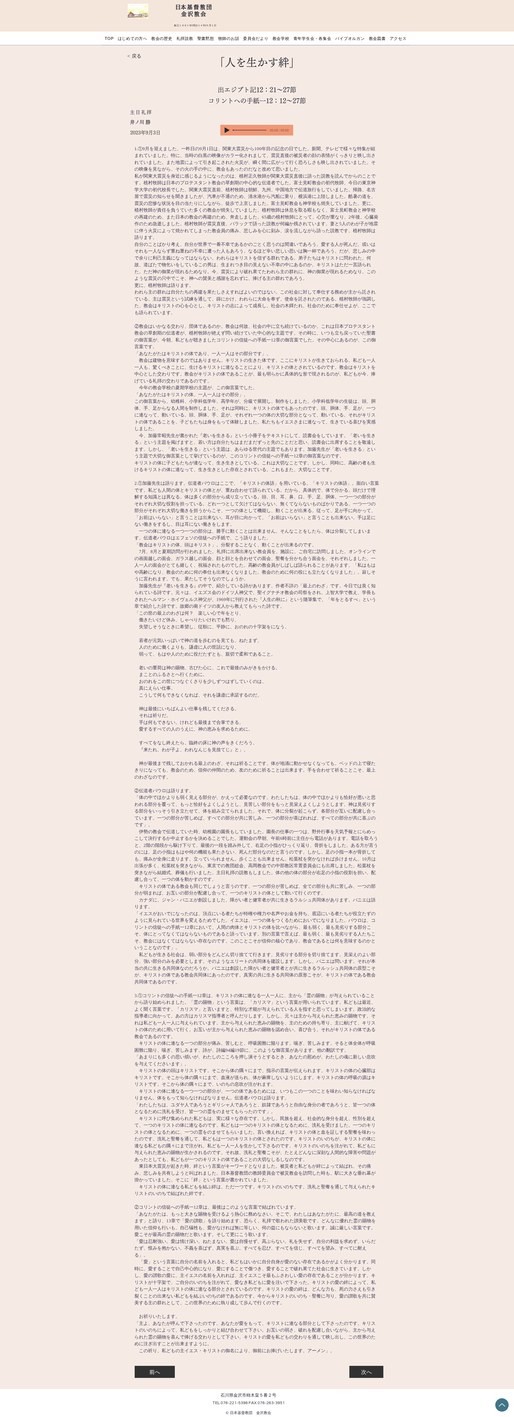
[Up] (502, 1405)
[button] (132, 38)
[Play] (227, 130)
